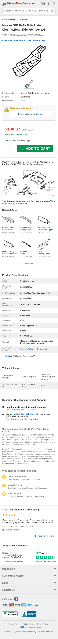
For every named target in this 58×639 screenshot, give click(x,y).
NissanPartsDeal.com (11, 449)
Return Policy (43, 349)
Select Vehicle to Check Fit (31, 114)
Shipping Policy (26, 349)
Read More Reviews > (47, 536)
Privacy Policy (43, 624)
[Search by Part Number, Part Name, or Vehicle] (52, 11)
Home (4, 19)
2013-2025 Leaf (28, 444)
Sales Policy (14, 624)
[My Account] (48, 3)
